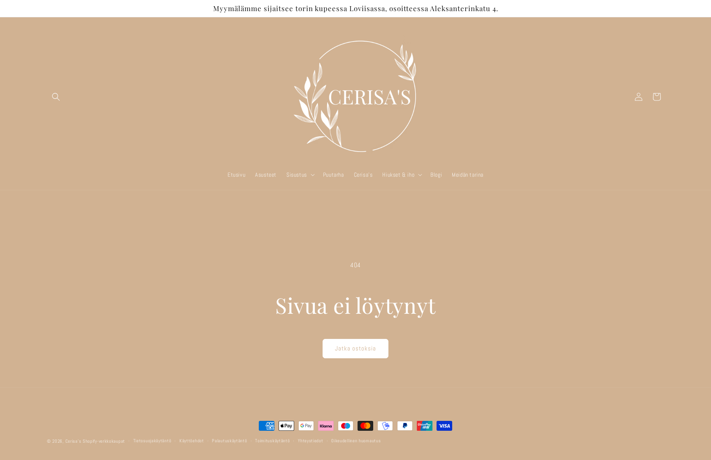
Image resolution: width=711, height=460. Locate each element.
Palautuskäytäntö (229, 441)
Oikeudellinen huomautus (356, 441)
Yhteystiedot (310, 441)
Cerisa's (73, 441)
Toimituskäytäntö (272, 441)
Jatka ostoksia (355, 348)
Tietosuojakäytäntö (152, 441)
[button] (56, 97)
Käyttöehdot (191, 441)
